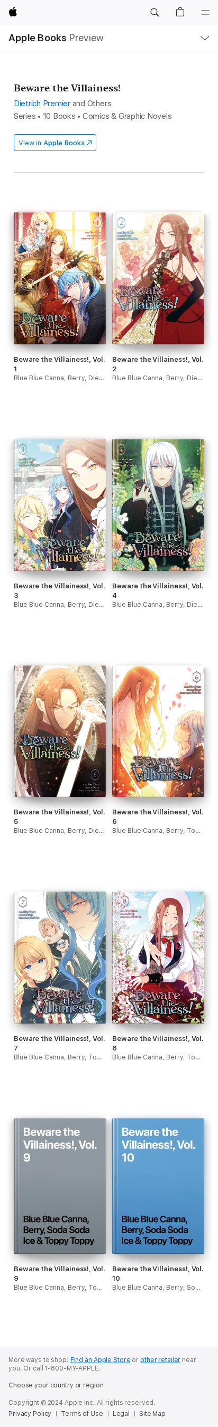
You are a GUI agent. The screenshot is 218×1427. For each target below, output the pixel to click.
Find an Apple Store (100, 1360)
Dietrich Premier (42, 103)
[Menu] (205, 12)
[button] (154, 12)
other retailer (160, 1360)
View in (52, 143)
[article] (60, 316)
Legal (121, 1413)
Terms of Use (82, 1413)
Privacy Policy (29, 1413)
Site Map (152, 1413)
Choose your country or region (56, 1385)
